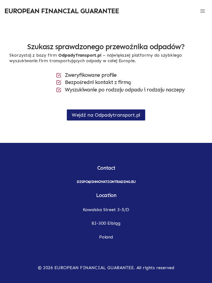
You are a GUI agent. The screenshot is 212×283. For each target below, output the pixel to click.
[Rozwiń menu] (202, 11)
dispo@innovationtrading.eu (106, 181)
